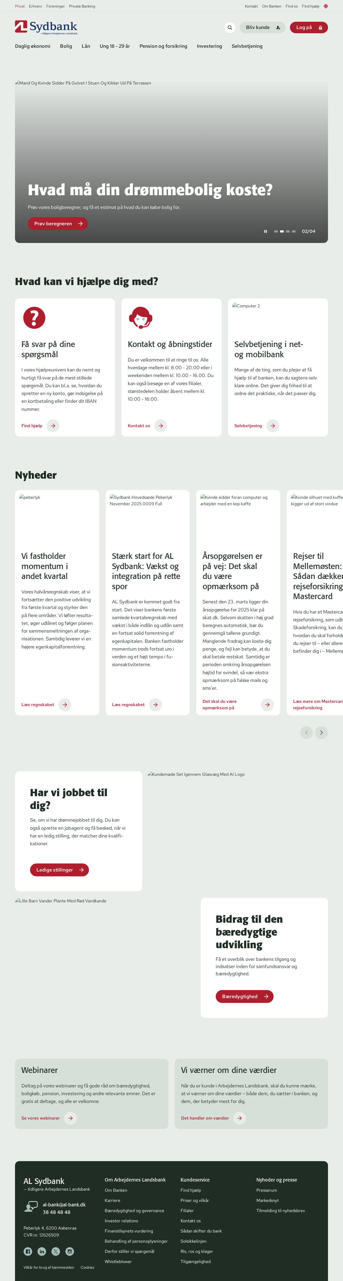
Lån (86, 46)
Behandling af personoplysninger (136, 1241)
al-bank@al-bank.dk (64, 1205)
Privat (20, 6)
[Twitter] (55, 1251)
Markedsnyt (267, 1200)
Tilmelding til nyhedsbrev (280, 1210)
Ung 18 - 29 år (115, 46)
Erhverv (35, 6)
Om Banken (271, 6)
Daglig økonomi (32, 46)
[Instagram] (69, 1251)
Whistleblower (118, 1261)
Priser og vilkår (195, 1200)
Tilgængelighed (196, 1261)
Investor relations (121, 1221)
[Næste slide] (321, 732)
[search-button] (230, 27)
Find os (292, 6)
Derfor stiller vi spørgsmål (129, 1251)
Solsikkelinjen (194, 1241)
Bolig (66, 46)
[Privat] (55, 27)
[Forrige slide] (306, 732)
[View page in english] (326, 6)
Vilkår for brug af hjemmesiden (49, 1267)
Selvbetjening (247, 46)
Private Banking (82, 6)
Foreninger (55, 6)
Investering (209, 46)
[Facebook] (28, 1251)
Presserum (266, 1190)
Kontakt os (191, 1221)
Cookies (87, 1267)
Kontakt (251, 6)
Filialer (187, 1210)
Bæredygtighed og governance (134, 1210)
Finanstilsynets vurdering (129, 1231)
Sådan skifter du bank (201, 1231)
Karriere (112, 1200)
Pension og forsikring (163, 46)
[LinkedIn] (42, 1251)
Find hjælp (310, 6)
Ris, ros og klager (197, 1251)
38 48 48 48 (56, 1212)
